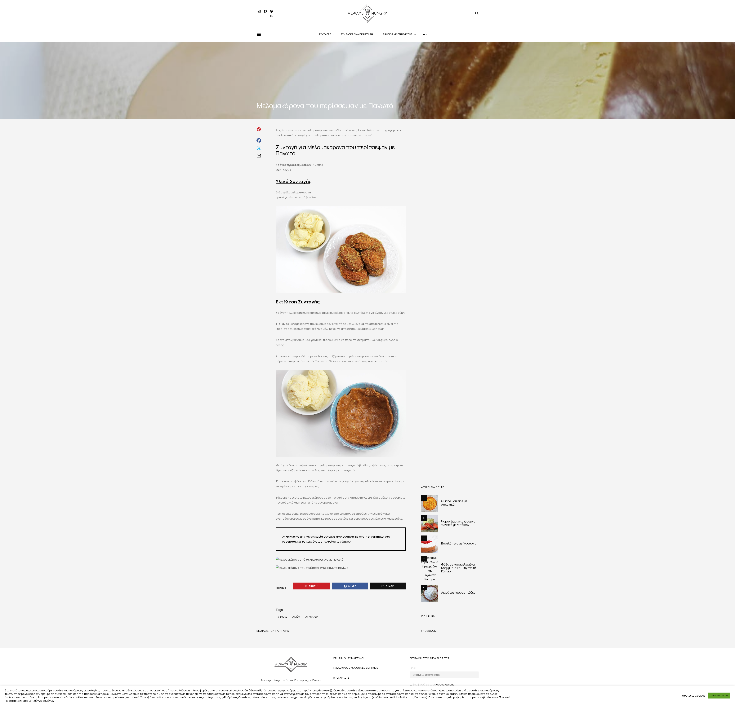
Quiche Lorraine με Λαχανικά (454, 503)
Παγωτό (312, 616)
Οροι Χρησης (341, 677)
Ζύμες (283, 616)
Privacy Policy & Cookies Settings (355, 667)
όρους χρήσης (445, 684)
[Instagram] (259, 13)
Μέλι (297, 616)
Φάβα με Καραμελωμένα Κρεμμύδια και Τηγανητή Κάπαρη (458, 567)
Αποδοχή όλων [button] (719, 695)
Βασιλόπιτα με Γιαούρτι (458, 543)
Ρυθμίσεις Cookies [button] (693, 695)
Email (413, 668)
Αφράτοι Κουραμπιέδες (458, 592)
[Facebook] (265, 13)
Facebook (289, 542)
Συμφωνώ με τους (433, 684)
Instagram (372, 537)
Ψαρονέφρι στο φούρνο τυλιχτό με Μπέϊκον (458, 523)
